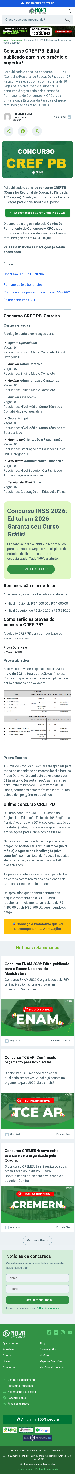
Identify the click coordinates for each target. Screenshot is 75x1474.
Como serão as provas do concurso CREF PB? (37, 292)
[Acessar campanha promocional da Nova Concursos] (37, 31)
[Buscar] (69, 19)
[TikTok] (49, 1332)
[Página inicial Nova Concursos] (14, 1334)
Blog (42, 1343)
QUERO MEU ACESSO (28, 569)
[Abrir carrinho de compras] (71, 11)
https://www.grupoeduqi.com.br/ (39, 1464)
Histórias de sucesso (52, 1367)
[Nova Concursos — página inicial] (37, 11)
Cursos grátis (48, 1349)
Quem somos (11, 1343)
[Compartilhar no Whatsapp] (37, 131)
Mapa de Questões (51, 1361)
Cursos (7, 1355)
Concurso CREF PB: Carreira (24, 274)
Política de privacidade (48, 1308)
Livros (6, 1361)
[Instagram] (63, 1332)
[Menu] (5, 11)
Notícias (45, 1355)
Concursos (16, 40)
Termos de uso (24, 1469)
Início (5, 40)
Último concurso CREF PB (22, 300)
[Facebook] (56, 1332)
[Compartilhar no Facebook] (22, 131)
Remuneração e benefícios (23, 284)
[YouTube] (70, 1332)
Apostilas (8, 1349)
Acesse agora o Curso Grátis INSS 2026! (40, 212)
